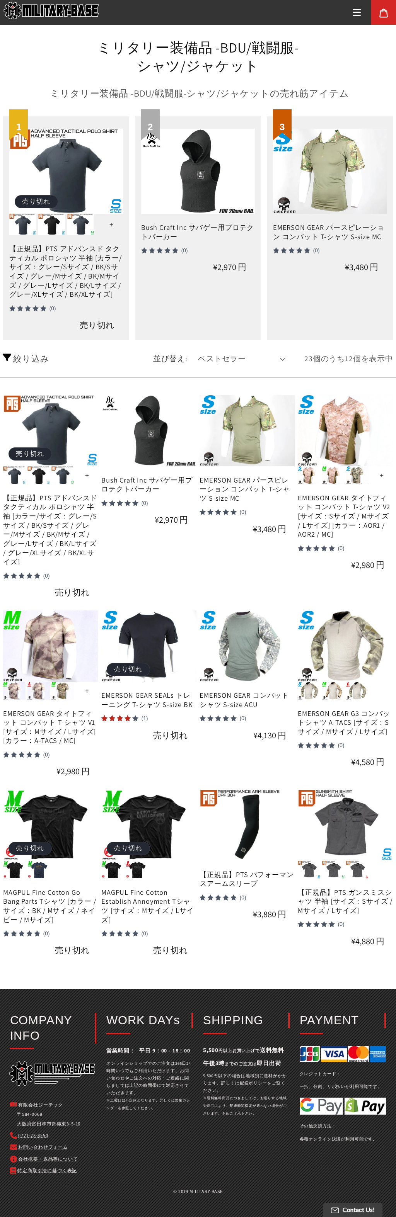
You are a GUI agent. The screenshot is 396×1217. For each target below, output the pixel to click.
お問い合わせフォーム (43, 1147)
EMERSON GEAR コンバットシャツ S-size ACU (244, 700)
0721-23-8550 (33, 1135)
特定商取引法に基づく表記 (47, 1170)
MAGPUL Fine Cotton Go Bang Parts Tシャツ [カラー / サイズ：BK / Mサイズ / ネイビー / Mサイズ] (49, 906)
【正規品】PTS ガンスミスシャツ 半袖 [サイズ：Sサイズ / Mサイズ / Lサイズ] (345, 901)
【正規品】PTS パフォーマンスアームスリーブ (247, 879)
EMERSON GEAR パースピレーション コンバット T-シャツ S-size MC (328, 232)
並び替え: (170, 359)
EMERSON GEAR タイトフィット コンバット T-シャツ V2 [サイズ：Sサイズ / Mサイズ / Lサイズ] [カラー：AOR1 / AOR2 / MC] (344, 516)
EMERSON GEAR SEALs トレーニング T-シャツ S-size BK (147, 700)
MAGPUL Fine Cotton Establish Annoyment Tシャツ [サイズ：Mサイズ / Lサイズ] (147, 906)
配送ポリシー (253, 1083)
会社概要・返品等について (48, 1159)
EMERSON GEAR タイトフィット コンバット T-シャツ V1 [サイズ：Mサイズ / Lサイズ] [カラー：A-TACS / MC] (49, 727)
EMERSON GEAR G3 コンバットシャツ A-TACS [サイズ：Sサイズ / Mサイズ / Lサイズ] (344, 722)
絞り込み (30, 358)
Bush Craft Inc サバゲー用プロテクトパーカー (197, 232)
